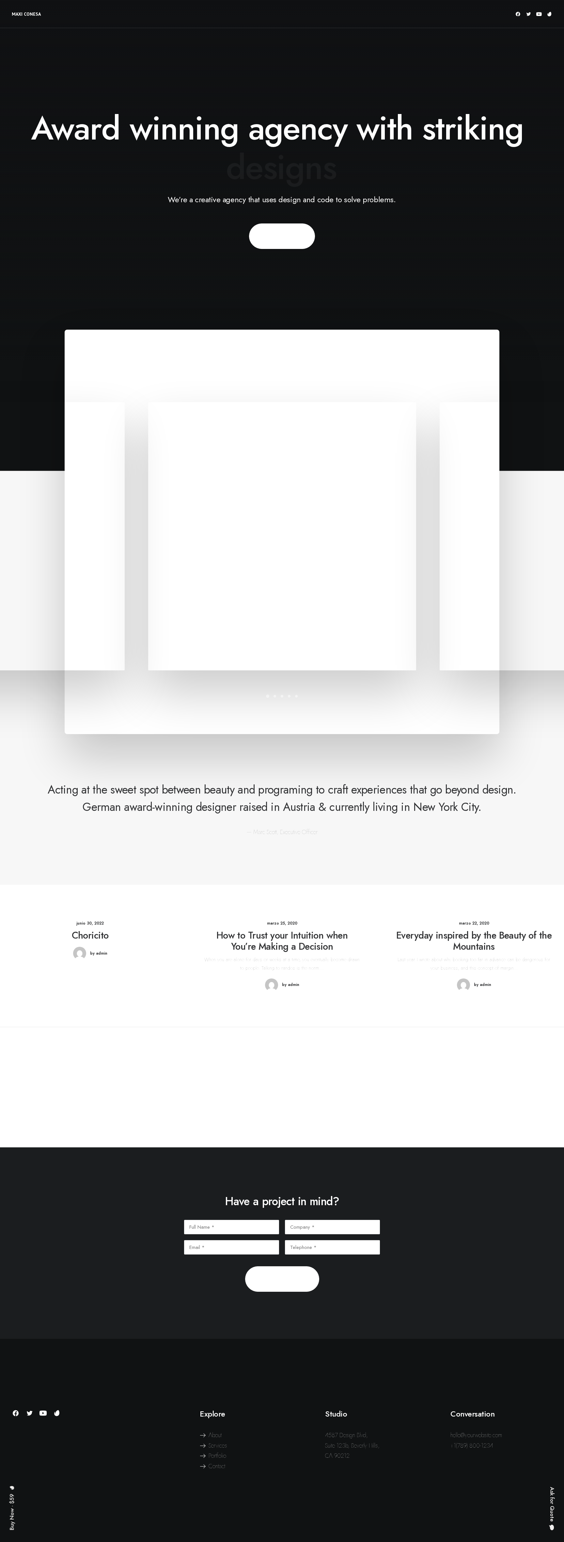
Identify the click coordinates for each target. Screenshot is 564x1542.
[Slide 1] (267, 696)
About (215, 1435)
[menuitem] (519, 14)
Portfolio (217, 1456)
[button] (519, 14)
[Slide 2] (274, 696)
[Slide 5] (296, 696)
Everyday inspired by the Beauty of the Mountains (474, 941)
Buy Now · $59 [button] (282, 236)
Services (218, 1445)
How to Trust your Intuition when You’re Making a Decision (282, 941)
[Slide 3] (282, 696)
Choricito (90, 935)
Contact (217, 1466)
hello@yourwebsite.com (476, 1435)
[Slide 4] (289, 696)
